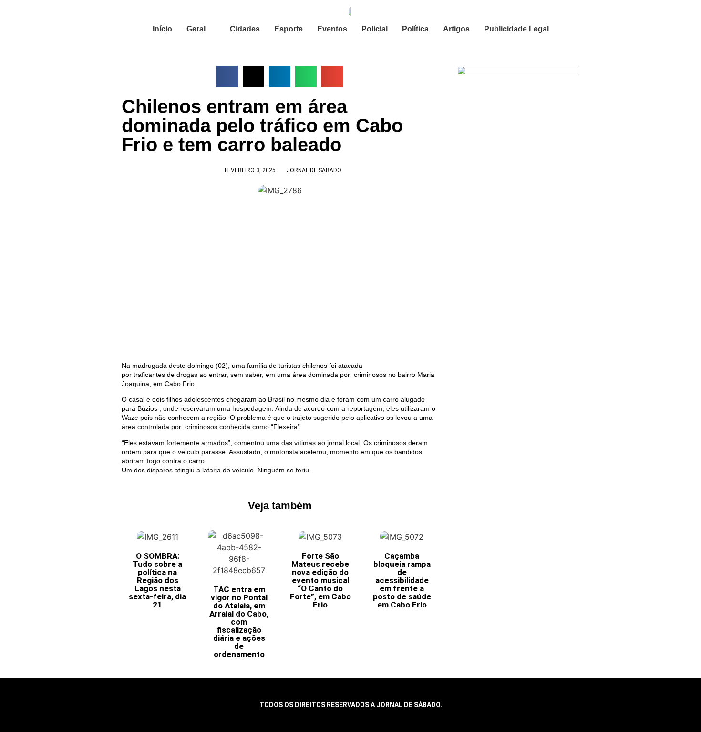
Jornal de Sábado (314, 170)
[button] (227, 76)
